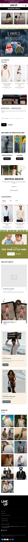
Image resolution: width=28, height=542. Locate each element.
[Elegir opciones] (11, 80)
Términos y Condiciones (14, 190)
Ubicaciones (3, 513)
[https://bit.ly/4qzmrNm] (14, 43)
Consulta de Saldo (4, 520)
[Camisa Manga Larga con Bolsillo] (7, 213)
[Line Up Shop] (14, 5)
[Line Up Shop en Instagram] (4, 530)
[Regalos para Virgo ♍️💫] (14, 310)
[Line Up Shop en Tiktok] (6, 530)
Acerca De (3, 511)
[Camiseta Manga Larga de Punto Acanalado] (20, 213)
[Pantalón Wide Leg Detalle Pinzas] (20, 73)
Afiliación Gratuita (4, 518)
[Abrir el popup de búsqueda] (23, 5)
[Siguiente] (26, 1)
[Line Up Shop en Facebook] (2, 530)
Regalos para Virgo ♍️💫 (10, 322)
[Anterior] (2, 1)
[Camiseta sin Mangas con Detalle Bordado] (7, 73)
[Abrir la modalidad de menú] (2, 5)
